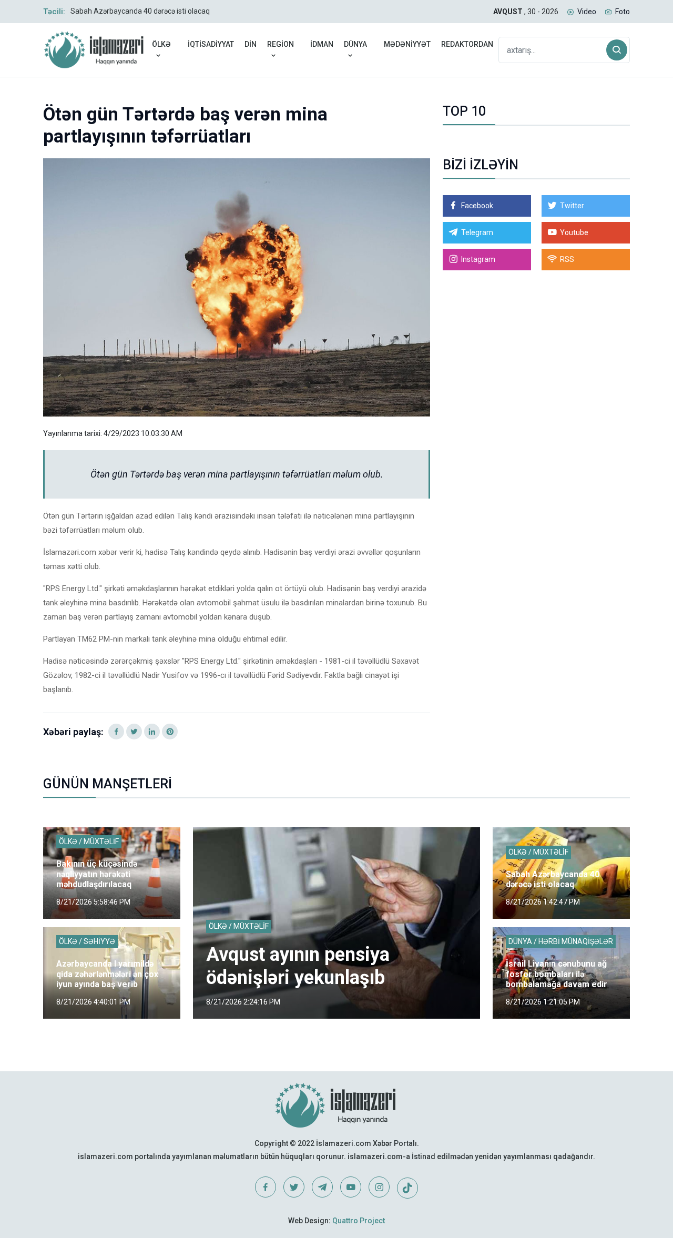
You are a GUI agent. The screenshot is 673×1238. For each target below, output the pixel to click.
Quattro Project (358, 1220)
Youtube (574, 232)
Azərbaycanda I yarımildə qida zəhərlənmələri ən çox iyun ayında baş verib (107, 974)
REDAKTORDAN (467, 44)
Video (586, 11)
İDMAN (321, 44)
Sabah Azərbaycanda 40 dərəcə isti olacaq (140, 11)
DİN (250, 44)
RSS (567, 259)
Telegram (477, 232)
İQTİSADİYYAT (211, 44)
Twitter (572, 205)
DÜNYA (355, 44)
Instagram (478, 259)
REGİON (280, 44)
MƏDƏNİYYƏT (407, 44)
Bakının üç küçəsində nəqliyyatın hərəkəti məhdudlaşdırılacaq (96, 874)
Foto (622, 11)
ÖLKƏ (161, 44)
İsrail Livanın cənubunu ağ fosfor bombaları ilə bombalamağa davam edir (556, 974)
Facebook (477, 205)
